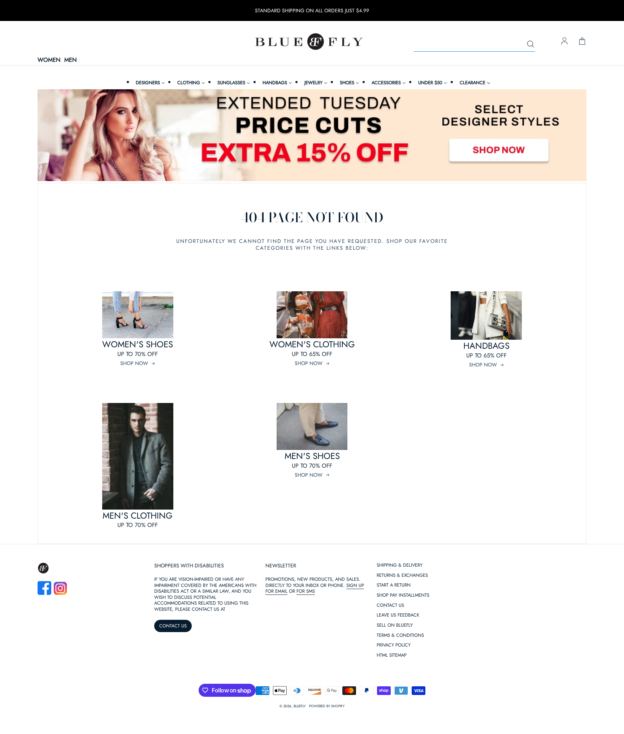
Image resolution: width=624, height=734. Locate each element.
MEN (70, 60)
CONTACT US (173, 625)
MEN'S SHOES (312, 456)
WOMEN (49, 60)
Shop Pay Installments (403, 595)
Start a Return (394, 585)
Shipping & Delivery (399, 565)
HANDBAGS (486, 345)
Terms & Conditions (400, 635)
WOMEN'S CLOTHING (312, 344)
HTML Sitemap (392, 655)
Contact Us (390, 605)
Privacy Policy (394, 645)
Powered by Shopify (326, 706)
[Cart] (582, 41)
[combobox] (474, 44)
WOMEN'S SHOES (137, 344)
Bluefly (300, 706)
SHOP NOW (134, 363)
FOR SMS (305, 591)
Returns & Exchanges (402, 575)
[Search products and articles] (530, 44)
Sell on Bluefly (395, 625)
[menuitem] (149, 83)
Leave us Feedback (398, 615)
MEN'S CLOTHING (138, 515)
